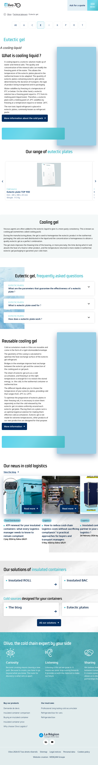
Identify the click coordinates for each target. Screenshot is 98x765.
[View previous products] (2, 181)
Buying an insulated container (16, 717)
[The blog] (31, 609)
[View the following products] (95, 181)
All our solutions (47, 622)
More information (13, 426)
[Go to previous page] (5, 14)
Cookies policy (84, 752)
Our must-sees (47, 703)
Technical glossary (20, 14)
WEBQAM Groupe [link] (57, 757)
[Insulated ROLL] (31, 582)
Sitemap (43, 752)
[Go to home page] (12, 5)
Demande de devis (11, 708)
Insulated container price (14, 722)
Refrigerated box (48, 717)
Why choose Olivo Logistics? (15, 726)
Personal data (69, 752)
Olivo (9, 14)
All (15, 25)
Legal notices (55, 752)
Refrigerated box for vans (51, 713)
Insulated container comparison (17, 713)
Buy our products (11, 703)
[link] (46, 742)
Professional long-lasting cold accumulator (59, 708)
